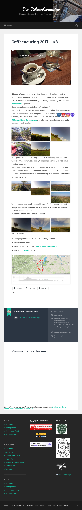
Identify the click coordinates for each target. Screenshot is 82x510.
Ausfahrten (10, 452)
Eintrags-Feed (11, 428)
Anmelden (9, 424)
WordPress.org (11, 434)
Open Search (76, 25)
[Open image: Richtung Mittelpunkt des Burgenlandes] (21, 134)
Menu (9, 25)
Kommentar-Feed (12, 431)
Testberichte (10, 466)
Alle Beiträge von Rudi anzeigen (29, 318)
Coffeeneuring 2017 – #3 (35, 41)
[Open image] (40, 134)
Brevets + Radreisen (13, 455)
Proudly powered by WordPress (18, 505)
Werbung (9, 469)
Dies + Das (10, 459)
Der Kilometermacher (41, 8)
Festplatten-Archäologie (15, 462)
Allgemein (9, 449)
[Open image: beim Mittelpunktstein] (21, 149)
